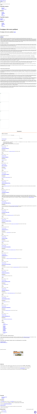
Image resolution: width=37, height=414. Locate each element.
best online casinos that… (5, 148)
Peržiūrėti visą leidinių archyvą (3, 342)
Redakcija (3, 8)
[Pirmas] (1, 1)
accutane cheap (8, 232)
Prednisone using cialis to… (6, 272)
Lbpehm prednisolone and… (6, 316)
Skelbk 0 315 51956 (4, 9)
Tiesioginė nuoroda (4, 155)
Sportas (2, 14)
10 (4, 330)
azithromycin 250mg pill (12, 151)
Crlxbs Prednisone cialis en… (6, 298)
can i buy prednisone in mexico (12, 249)
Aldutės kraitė (3, 13)
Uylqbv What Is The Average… (6, 264)
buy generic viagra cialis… (6, 212)
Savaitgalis (3, 23)
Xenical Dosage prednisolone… (6, 307)
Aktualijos (3, 12)
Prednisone (5, 168)
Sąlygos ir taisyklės (4, 410)
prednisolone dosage (8, 310)
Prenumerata (1, 18)
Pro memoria (3, 15)
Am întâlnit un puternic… (5, 192)
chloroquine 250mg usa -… (6, 290)
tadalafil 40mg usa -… (5, 255)
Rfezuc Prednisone (4, 165)
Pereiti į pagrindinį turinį (3, 0)
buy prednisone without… (5, 174)
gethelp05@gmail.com (31, 197)
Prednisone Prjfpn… (5, 238)
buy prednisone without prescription (6, 177)
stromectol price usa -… (5, 229)
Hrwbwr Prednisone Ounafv (6, 281)
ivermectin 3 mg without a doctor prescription (11, 258)
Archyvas (3, 398)
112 (2, 25)
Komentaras (21, 138)
